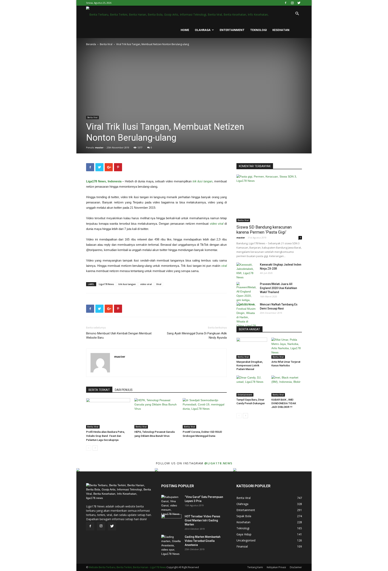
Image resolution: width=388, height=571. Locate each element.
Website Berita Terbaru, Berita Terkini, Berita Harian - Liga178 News (127, 567)
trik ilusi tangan (127, 284)
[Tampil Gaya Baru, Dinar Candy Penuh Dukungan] (251, 386)
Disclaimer (296, 567)
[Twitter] (299, 3)
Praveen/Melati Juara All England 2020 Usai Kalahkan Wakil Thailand (278, 288)
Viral (158, 284)
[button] (297, 14)
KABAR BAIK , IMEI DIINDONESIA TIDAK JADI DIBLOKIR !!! (283, 403)
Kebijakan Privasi (276, 567)
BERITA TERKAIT (99, 389)
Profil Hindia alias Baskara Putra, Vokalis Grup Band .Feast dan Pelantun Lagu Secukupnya (105, 435)
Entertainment (232, 30)
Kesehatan (280, 30)
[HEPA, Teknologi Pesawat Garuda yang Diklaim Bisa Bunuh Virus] (156, 413)
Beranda (91, 44)
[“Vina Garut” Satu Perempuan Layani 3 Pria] (171, 505)
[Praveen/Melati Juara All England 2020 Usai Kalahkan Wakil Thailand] (246, 294)
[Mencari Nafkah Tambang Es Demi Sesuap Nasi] (246, 317)
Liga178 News (106, 284)
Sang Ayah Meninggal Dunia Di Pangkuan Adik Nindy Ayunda (197, 335)
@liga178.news (218, 463)
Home (185, 30)
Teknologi (258, 30)
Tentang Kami (255, 567)
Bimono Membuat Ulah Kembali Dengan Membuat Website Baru (119, 335)
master (99, 147)
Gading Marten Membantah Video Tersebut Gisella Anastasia (202, 541)
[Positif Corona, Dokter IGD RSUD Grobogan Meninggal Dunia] (205, 413)
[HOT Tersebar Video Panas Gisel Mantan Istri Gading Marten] (171, 521)
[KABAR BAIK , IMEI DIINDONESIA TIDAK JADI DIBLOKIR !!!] (286, 386)
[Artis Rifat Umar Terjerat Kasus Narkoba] (286, 348)
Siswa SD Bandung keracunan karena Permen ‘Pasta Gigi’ (264, 230)
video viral (146, 284)
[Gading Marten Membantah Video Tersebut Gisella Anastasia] (171, 545)
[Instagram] (292, 3)
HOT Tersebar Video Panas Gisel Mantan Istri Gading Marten (202, 520)
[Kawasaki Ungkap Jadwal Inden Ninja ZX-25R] (246, 271)
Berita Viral (106, 44)
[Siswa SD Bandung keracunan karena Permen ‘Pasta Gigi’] (269, 198)
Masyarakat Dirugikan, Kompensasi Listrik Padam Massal (249, 365)
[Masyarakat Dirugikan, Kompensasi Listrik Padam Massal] (251, 348)
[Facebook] (286, 3)
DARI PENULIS (124, 389)
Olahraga (203, 30)
